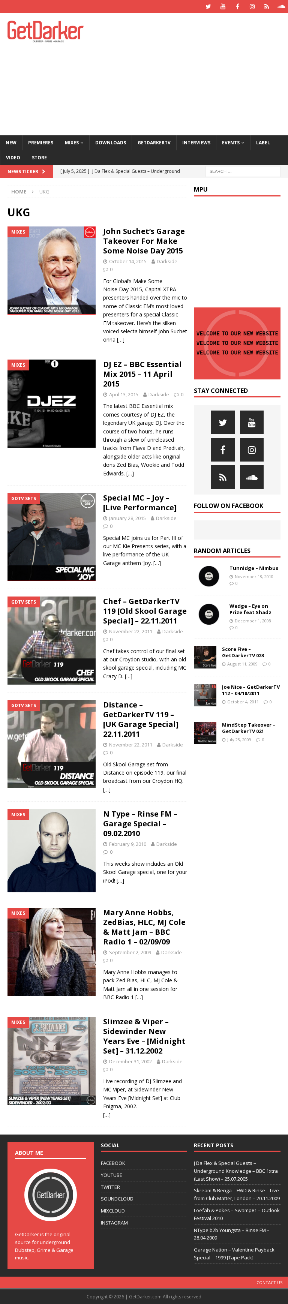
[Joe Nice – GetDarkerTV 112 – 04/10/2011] (205, 695)
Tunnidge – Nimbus (254, 568)
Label (263, 142)
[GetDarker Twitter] (208, 6)
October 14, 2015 (128, 261)
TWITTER (110, 1187)
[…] (120, 339)
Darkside (167, 261)
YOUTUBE (111, 1175)
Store (39, 157)
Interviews (196, 142)
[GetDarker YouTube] (223, 6)
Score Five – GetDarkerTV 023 (243, 652)
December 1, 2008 (253, 621)
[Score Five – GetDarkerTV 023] (205, 657)
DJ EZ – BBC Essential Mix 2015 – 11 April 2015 (142, 374)
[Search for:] (243, 170)
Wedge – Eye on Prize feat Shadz (251, 609)
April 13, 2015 (123, 394)
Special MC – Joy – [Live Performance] (140, 503)
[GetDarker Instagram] (252, 6)
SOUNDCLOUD (117, 1198)
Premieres (40, 142)
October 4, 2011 (243, 701)
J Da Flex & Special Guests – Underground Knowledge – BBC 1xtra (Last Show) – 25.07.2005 (236, 1171)
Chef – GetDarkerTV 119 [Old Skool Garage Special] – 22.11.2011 (145, 611)
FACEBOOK (113, 1163)
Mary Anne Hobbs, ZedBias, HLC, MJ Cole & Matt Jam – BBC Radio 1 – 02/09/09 (144, 927)
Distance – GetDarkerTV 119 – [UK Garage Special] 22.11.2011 (140, 719)
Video (13, 157)
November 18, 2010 (254, 576)
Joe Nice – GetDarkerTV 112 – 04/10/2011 (251, 690)
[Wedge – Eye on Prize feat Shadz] (209, 614)
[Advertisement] (197, 73)
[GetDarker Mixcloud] (266, 6)
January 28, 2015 (127, 518)
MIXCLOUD (113, 1210)
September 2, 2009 (130, 952)
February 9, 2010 (127, 844)
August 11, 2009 (242, 664)
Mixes (72, 142)
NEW (11, 142)
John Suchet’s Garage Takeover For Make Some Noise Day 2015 (144, 241)
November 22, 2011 (130, 631)
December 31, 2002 (130, 1061)
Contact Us (269, 1282)
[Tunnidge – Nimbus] (209, 576)
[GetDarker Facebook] (237, 6)
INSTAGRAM (114, 1222)
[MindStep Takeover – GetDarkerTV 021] (205, 733)
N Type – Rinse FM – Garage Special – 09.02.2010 (140, 823)
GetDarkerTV (154, 142)
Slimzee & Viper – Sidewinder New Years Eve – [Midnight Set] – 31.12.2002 (144, 1036)
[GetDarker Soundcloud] (281, 6)
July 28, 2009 (239, 739)
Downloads (110, 142)
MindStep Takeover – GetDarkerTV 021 (248, 727)
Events (231, 142)
